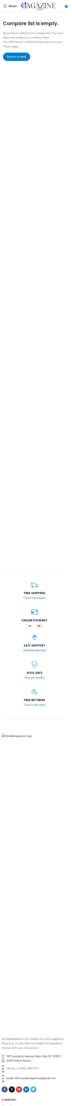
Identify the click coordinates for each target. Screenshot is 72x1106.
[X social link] (12, 1089)
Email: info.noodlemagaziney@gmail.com (31, 1078)
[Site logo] (38, 5)
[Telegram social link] (33, 1089)
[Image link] (35, 882)
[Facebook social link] (5, 1089)
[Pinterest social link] (19, 1089)
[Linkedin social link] (26, 1089)
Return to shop (16, 56)
